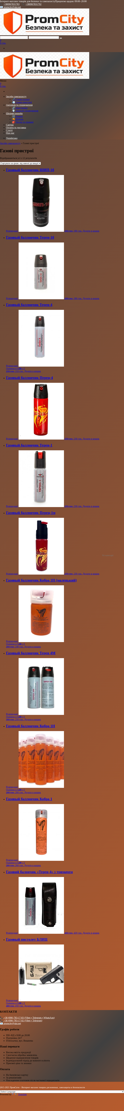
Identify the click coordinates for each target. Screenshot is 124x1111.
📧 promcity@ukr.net (10, 1023)
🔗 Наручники (20, 108)
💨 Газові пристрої (22, 102)
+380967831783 (12, 4)
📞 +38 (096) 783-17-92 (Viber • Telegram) (21, 1020)
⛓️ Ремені (17, 116)
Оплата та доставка (16, 127)
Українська (11, 138)
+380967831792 (33, 4)
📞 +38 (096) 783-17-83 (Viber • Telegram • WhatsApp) (27, 1017)
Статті (9, 130)
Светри (10, 125)
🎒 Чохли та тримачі (22, 122)
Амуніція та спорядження (19, 105)
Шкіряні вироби (14, 113)
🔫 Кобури (17, 119)
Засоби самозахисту (16, 96)
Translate (22, 1094)
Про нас (10, 133)
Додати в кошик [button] (91, 231)
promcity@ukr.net (12, 7)
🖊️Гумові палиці (21, 99)
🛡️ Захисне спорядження (25, 110)
